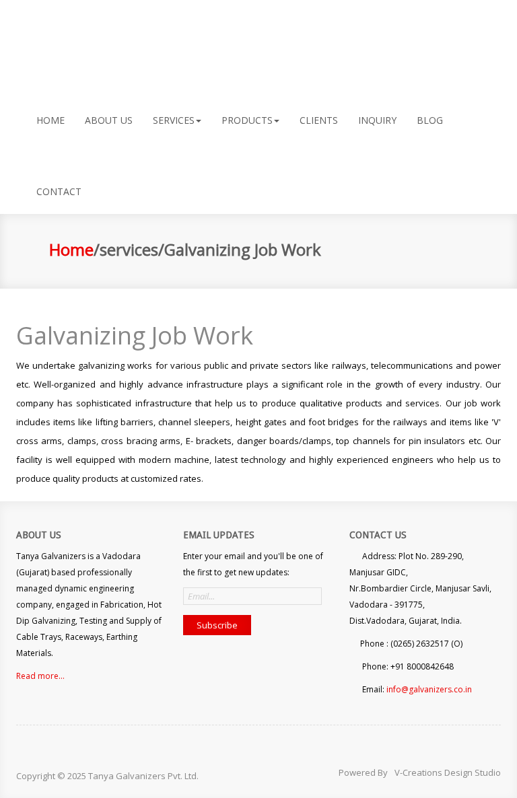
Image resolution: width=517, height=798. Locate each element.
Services (174, 120)
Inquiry (377, 120)
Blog (430, 120)
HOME (50, 120)
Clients (319, 120)
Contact (58, 191)
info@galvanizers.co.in (429, 689)
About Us (109, 120)
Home (71, 249)
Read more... (40, 676)
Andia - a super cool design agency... (72, 35)
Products (247, 120)
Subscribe (217, 625)
